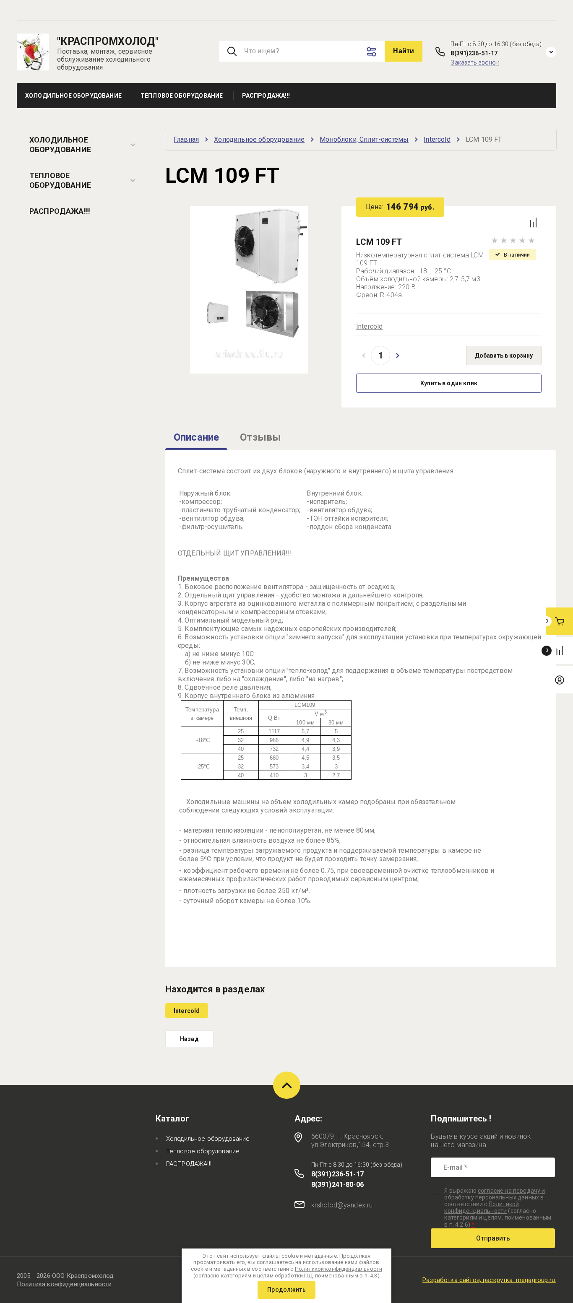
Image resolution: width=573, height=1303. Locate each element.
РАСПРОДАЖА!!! (59, 211)
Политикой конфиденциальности (481, 1207)
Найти (403, 51)
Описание (196, 437)
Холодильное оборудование (60, 144)
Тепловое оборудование (60, 180)
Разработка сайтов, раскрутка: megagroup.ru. (489, 1280)
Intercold (369, 326)
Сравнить (533, 222)
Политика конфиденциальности (64, 1284)
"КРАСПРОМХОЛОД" (108, 41)
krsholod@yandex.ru (342, 1205)
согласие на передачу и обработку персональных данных (494, 1194)
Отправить (493, 1238)
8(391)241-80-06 (337, 1185)
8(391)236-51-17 (474, 53)
